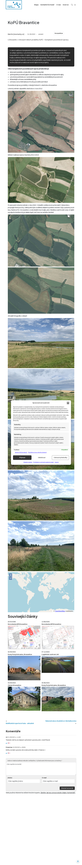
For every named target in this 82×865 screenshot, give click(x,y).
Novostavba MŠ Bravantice (17, 624)
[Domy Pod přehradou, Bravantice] (24, 668)
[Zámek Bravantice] (24, 699)
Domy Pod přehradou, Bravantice (20, 654)
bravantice (59, 33)
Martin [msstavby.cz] (16, 34)
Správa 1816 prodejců (21, 452)
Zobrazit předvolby (60, 457)
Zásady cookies (27, 462)
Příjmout (22, 457)
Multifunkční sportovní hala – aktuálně (20, 723)
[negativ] (8, 743)
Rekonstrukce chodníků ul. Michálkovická (61, 721)
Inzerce (66, 5)
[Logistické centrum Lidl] (58, 664)
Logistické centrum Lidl (50, 654)
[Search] (72, 4)
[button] (68, 403)
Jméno (9, 778)
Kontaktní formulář (47, 5)
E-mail (44, 778)
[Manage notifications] (78, 861)
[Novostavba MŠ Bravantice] (24, 637)
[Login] (75, 4)
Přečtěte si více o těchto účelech (37, 452)
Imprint (57, 462)
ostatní (40, 34)
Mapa (36, 5)
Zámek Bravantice (14, 685)
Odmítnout (41, 457)
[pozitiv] (6, 743)
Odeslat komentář (67, 788)
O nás (58, 5)
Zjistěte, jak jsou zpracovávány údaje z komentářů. (57, 793)
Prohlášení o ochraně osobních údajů (43, 462)
